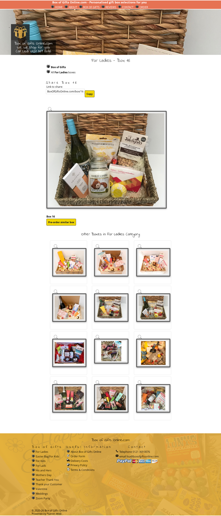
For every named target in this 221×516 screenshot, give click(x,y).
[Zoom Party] (69, 452)
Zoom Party (43, 498)
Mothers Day (43, 475)
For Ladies (42, 452)
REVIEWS (110, 7)
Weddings (42, 493)
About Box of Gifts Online (86, 452)
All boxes (63, 72)
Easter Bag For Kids (47, 456)
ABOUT (72, 7)
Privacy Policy (79, 465)
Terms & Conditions (83, 470)
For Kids (41, 461)
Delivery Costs (79, 461)
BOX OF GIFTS (91, 7)
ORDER (143, 7)
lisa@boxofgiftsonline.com (143, 456)
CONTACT (127, 7)
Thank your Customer (49, 484)
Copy (90, 93)
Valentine (41, 489)
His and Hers (43, 470)
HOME (58, 7)
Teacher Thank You (47, 480)
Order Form (78, 456)
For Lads (41, 465)
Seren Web (54, 514)
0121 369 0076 (40, 51)
